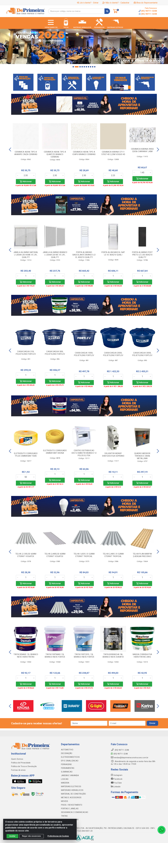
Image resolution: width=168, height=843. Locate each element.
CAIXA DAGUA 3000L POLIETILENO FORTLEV (142, 354)
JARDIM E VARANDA (70, 775)
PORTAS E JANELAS (69, 808)
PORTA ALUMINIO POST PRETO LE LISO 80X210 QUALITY (142, 254)
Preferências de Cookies (58, 836)
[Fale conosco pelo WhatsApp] (161, 830)
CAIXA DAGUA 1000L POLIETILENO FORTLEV (84, 354)
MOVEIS (64, 801)
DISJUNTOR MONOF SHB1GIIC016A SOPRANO (113, 454)
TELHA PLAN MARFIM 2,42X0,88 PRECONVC (142, 555)
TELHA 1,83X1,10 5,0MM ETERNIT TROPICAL (84, 555)
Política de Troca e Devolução (24, 766)
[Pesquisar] (107, 11)
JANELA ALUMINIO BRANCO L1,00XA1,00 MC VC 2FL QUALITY (55, 254)
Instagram (117, 775)
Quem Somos (17, 759)
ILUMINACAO (66, 772)
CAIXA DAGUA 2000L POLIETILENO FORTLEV (113, 354)
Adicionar (27, 181)
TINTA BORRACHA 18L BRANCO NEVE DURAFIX (113, 655)
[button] (73, 66)
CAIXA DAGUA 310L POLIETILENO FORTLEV (26, 352)
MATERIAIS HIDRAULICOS (72, 790)
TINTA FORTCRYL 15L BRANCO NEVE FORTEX (84, 655)
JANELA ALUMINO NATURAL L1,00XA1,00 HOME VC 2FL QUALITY (25, 254)
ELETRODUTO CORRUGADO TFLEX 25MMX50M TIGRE (26, 454)
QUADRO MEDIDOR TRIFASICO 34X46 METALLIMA (142, 456)
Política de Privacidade (20, 762)
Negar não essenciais (31, 836)
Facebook (117, 779)
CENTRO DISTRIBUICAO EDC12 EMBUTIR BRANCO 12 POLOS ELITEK (84, 453)
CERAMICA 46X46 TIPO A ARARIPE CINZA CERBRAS (25, 153)
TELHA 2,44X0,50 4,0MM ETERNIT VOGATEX (54, 555)
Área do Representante (147, 2)
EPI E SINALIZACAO (69, 761)
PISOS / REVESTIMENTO (71, 805)
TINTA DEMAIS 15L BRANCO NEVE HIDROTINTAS (26, 655)
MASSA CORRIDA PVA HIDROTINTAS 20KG (142, 655)
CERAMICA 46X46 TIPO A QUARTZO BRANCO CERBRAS (55, 154)
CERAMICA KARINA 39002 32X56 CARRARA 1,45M (142, 150)
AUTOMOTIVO (67, 749)
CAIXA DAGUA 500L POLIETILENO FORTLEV (55, 352)
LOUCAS (64, 779)
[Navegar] (4, 45)
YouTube (118, 783)
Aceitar (12, 836)
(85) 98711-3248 (149, 14)
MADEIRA (65, 783)
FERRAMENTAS (67, 768)
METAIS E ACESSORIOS (71, 797)
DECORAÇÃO (66, 753)
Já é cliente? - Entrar (89, 2)
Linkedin (116, 786)
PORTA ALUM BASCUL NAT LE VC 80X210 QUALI (113, 253)
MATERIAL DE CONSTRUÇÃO (73, 794)
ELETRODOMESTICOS (70, 757)
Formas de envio (18, 770)
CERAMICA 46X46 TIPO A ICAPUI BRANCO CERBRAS (84, 153)
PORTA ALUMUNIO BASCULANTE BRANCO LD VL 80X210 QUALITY (84, 254)
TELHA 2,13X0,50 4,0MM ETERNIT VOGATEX (25, 555)
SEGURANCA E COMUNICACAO (74, 812)
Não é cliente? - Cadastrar (117, 2)
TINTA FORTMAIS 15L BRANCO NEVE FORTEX (55, 655)
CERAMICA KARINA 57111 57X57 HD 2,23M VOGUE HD (113, 153)
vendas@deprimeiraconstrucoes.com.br (130, 757)
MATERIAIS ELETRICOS (71, 786)
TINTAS (64, 816)
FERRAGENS (66, 764)
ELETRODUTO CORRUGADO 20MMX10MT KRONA (55, 451)
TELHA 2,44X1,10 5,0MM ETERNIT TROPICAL (113, 555)
